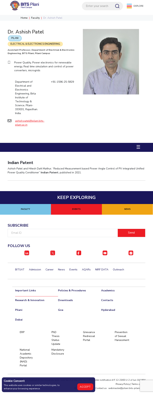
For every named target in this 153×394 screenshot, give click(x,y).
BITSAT (19, 269)
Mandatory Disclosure (57, 351)
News (61, 269)
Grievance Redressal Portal (89, 336)
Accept (85, 387)
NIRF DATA (101, 269)
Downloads (65, 300)
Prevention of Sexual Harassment (120, 336)
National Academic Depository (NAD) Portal (25, 357)
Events (73, 269)
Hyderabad (108, 310)
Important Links (25, 290)
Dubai (19, 319)
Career (50, 269)
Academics (108, 290)
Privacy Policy (123, 384)
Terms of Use (138, 384)
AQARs (86, 269)
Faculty (35, 18)
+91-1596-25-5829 (62, 82)
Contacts (107, 300)
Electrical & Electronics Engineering (35, 44)
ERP (22, 332)
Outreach (118, 269)
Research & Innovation (29, 300)
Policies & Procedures (72, 290)
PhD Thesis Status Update (55, 338)
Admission (35, 269)
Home (24, 18)
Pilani (14, 38)
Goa (60, 310)
